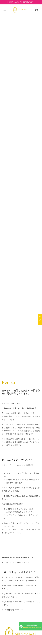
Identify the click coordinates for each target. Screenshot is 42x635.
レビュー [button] (40, 319)
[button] (4, 9)
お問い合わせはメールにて (13, 610)
